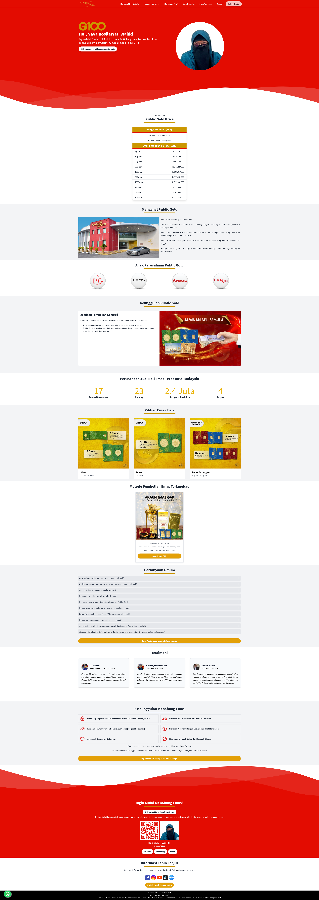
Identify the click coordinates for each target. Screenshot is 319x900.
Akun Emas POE (159, 556)
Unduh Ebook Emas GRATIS (159, 885)
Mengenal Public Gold (129, 4)
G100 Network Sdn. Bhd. (162, 893)
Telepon (147, 851)
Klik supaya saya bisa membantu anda (98, 49)
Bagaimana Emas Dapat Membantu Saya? (159, 758)
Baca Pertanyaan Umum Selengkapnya (159, 641)
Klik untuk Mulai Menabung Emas (159, 812)
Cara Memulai (189, 4)
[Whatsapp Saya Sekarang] (7, 894)
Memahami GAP (171, 4)
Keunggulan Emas (151, 4)
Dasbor (220, 4)
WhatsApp (160, 851)
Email (172, 851)
